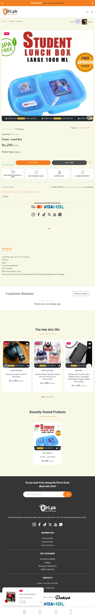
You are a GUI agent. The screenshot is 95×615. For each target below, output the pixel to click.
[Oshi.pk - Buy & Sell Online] (10, 12)
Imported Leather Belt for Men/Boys (16, 375)
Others (17, 152)
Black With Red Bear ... (28, 594)
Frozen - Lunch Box (47, 457)
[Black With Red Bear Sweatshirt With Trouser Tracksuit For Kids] (11, 597)
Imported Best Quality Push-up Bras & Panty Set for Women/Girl (47, 376)
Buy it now (69, 163)
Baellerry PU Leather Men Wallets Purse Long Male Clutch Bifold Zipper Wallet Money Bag (79, 378)
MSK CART (78, 370)
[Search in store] (87, 12)
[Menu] (92, 12)
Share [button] (6, 196)
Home (4, 21)
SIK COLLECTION (16, 370)
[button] (2, 3)
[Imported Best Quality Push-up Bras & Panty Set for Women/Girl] (47, 354)
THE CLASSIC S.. (47, 453)
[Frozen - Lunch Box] (47, 437)
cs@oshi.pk (50, 588)
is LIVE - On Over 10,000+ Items (53, 3)
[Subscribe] (67, 494)
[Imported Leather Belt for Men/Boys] (16, 354)
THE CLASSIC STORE (83, 128)
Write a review (81, 293)
